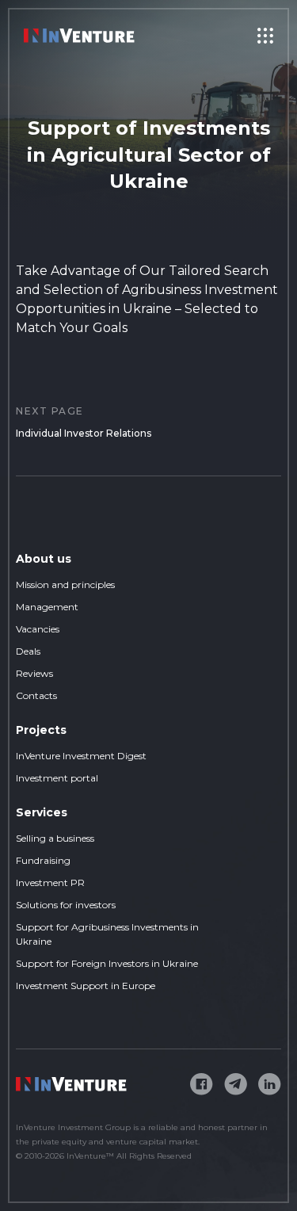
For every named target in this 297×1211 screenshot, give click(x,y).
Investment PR (50, 882)
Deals (28, 651)
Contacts (36, 695)
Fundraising (43, 860)
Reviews (34, 673)
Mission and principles (65, 584)
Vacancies (37, 629)
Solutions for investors (66, 905)
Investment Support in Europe (85, 985)
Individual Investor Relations (83, 422)
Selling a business (55, 838)
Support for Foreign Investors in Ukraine (107, 963)
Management (47, 607)
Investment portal (57, 778)
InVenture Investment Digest (81, 756)
